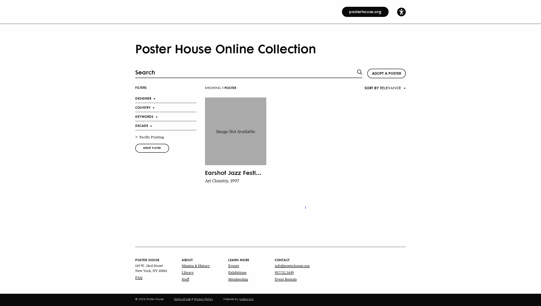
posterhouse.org (365, 11)
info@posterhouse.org (292, 265)
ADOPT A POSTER (386, 73)
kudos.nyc (247, 299)
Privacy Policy (203, 299)
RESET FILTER (152, 148)
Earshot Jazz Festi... (233, 173)
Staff (185, 278)
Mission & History (196, 265)
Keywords (144, 116)
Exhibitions (237, 272)
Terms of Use (182, 299)
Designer (143, 98)
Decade (141, 125)
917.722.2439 (284, 272)
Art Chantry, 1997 (222, 180)
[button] (401, 11)
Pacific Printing (151, 136)
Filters (141, 87)
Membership (238, 278)
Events (233, 265)
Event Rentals (286, 278)
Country (143, 107)
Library (188, 272)
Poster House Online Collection (225, 48)
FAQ (138, 277)
